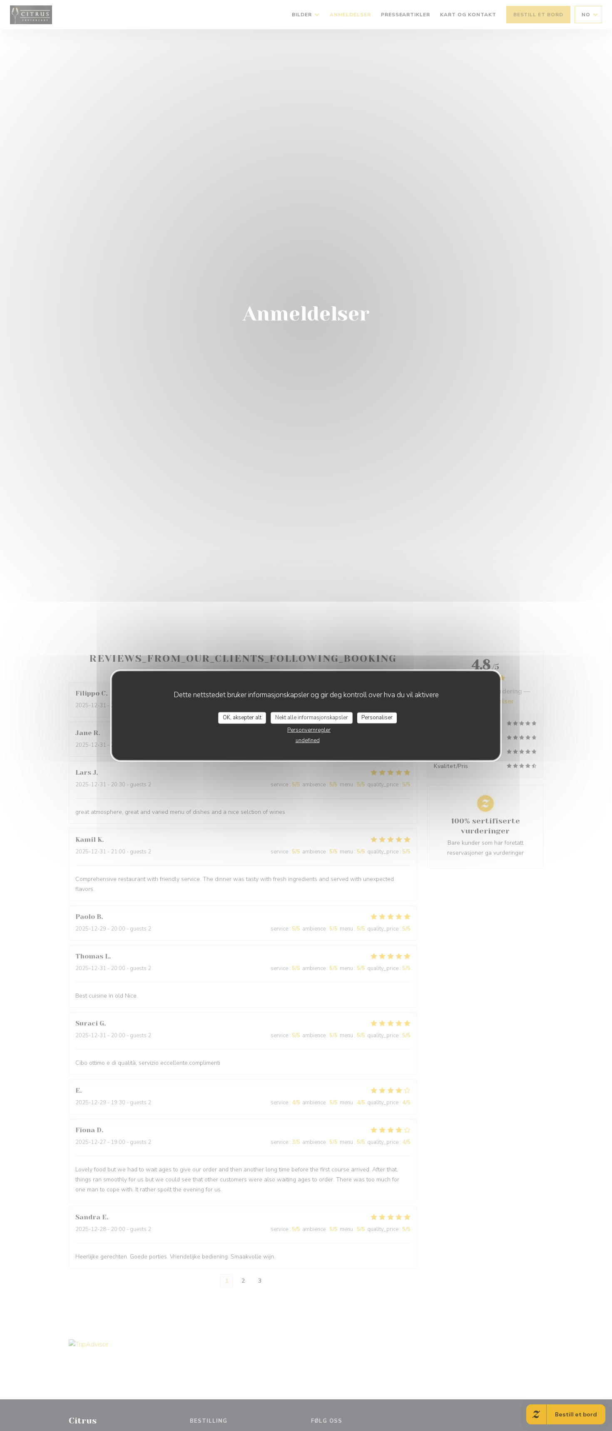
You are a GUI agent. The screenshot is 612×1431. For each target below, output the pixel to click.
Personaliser (377, 717)
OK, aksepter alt (242, 717)
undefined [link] (308, 740)
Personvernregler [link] (309, 729)
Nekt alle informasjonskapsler (311, 717)
